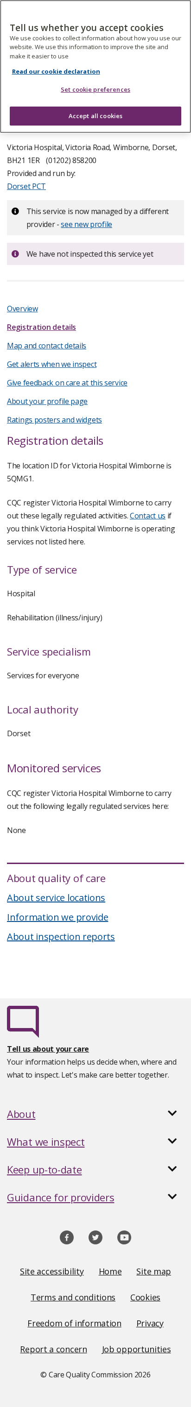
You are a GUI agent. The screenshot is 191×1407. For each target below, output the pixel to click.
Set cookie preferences (95, 89)
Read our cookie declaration (56, 71)
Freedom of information (74, 1323)
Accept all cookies (95, 116)
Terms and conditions (73, 1297)
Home (110, 1271)
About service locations (56, 897)
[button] (95, 1113)
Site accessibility (52, 1271)
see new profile (86, 224)
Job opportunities (136, 1349)
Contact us (148, 516)
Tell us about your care (48, 1049)
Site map (153, 1271)
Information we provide (57, 917)
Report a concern (53, 1349)
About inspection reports (61, 936)
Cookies (145, 1297)
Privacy (150, 1323)
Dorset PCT (26, 186)
